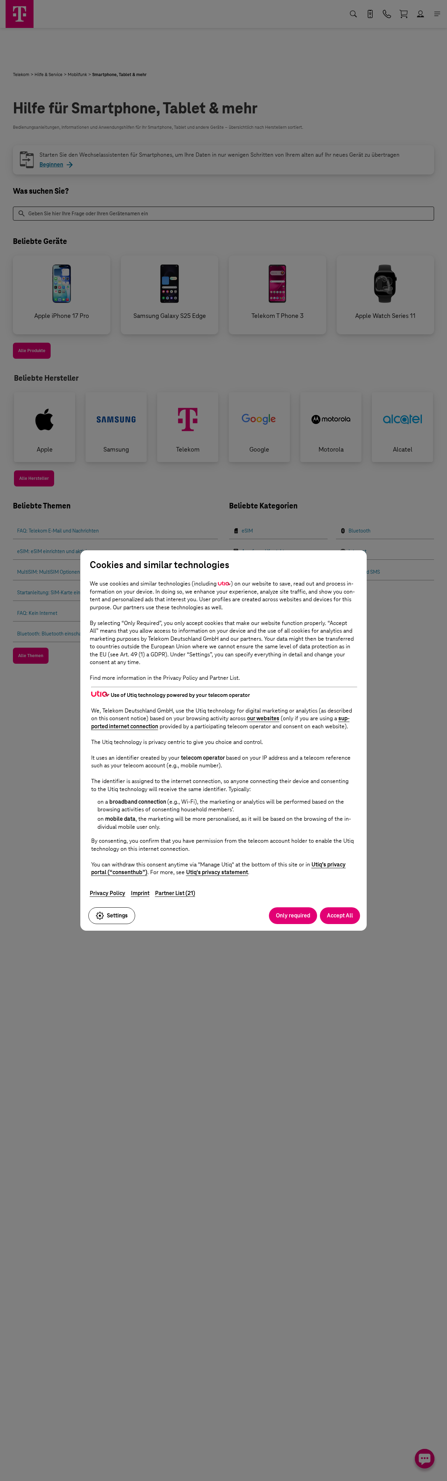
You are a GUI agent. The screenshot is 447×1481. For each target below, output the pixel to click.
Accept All (340, 915)
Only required (293, 915)
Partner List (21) (175, 893)
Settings (117, 915)
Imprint (140, 893)
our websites (263, 718)
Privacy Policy (107, 893)
